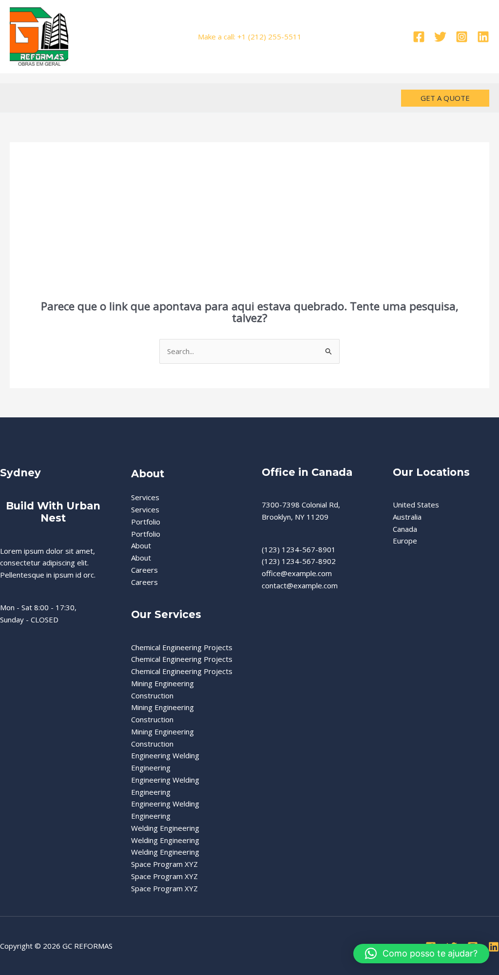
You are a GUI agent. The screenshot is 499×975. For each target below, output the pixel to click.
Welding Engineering (165, 828)
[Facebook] (419, 37)
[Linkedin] (483, 37)
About (141, 545)
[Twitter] (440, 37)
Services (145, 497)
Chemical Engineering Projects (181, 647)
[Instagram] (462, 37)
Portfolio (145, 521)
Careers (144, 570)
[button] (445, 98)
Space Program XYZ (164, 864)
